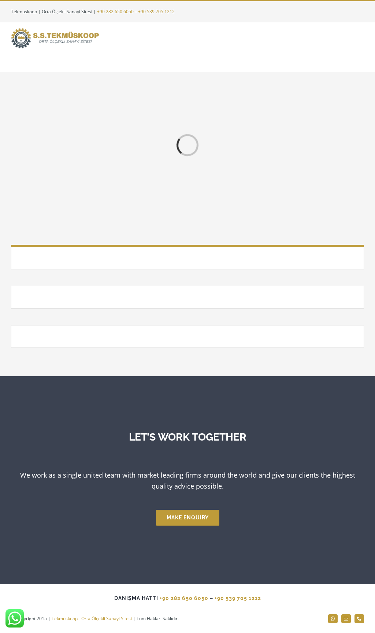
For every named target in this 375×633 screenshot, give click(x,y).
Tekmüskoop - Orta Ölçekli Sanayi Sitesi (92, 618)
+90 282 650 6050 (115, 11)
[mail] (346, 618)
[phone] (359, 618)
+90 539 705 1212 (156, 11)
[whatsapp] (333, 618)
